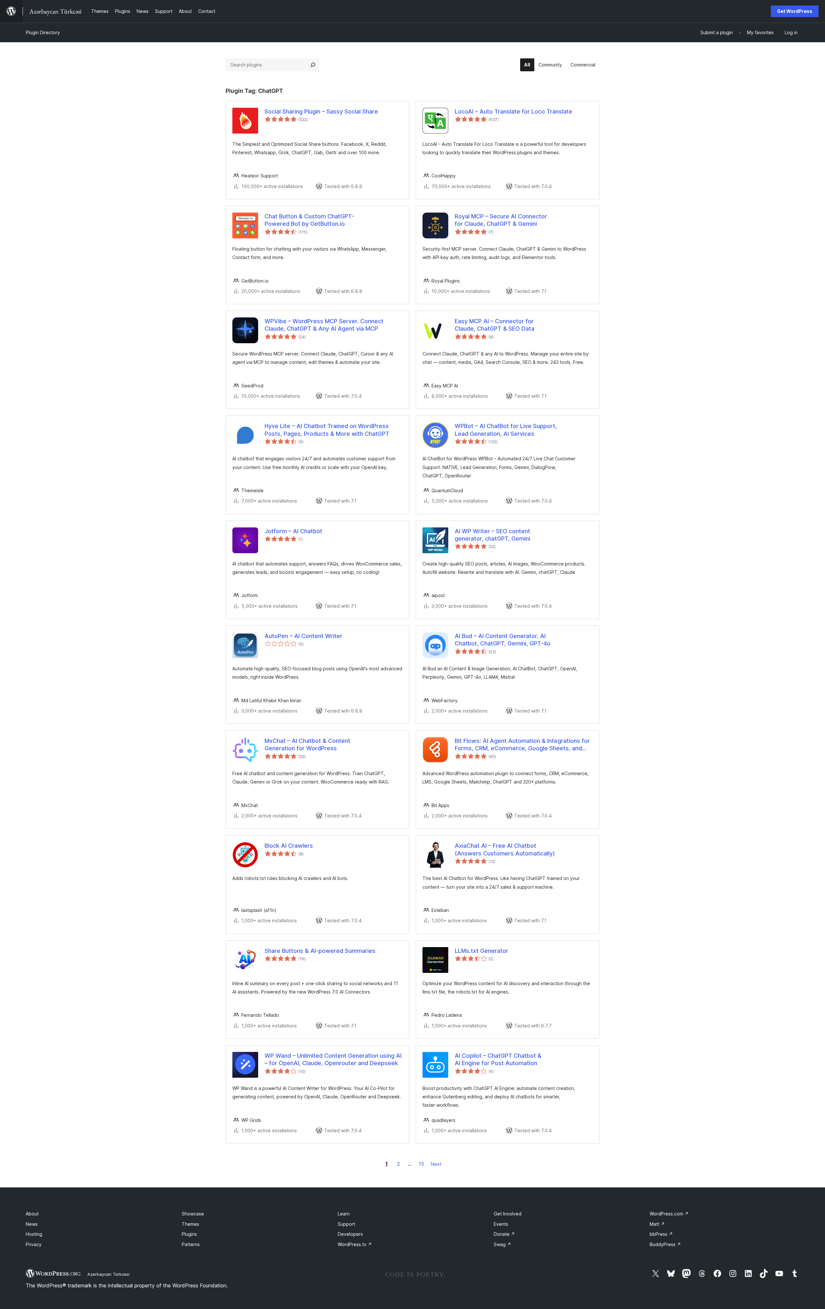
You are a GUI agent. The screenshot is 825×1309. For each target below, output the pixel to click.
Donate (504, 1234)
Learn (344, 1213)
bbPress (661, 1234)
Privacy (34, 1244)
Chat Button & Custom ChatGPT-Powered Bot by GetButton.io (309, 220)
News (32, 1224)
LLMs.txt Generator (481, 950)
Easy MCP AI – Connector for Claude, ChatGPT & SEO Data (494, 325)
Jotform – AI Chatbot (293, 531)
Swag (502, 1244)
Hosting (34, 1234)
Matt (657, 1224)
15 (421, 1164)
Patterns (191, 1244)
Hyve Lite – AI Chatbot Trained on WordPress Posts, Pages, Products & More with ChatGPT (327, 430)
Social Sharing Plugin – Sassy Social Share (321, 111)
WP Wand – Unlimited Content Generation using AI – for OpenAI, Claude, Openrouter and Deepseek (333, 1059)
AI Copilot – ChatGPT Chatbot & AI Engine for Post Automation (498, 1059)
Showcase (193, 1213)
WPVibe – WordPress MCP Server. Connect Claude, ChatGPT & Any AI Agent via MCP (324, 325)
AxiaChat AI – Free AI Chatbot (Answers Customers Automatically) (505, 849)
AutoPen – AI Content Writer (303, 636)
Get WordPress (794, 11)
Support (346, 1224)
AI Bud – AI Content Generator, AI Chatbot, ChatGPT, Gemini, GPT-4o (502, 640)
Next (436, 1164)
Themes (190, 1224)
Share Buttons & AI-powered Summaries (320, 950)
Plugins (189, 1234)
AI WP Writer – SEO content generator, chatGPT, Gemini (492, 535)
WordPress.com (669, 1213)
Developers (350, 1234)
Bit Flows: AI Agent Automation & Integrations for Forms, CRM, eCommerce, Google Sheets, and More (522, 744)
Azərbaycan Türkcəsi (108, 1274)
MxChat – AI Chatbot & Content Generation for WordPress (307, 744)
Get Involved (507, 1213)
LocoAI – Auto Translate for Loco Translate (513, 111)
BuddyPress (665, 1244)
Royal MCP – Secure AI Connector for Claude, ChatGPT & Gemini (501, 220)
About (32, 1213)
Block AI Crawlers (289, 845)
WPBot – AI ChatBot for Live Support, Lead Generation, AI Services (506, 430)
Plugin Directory (43, 32)
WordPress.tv (355, 1244)
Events (501, 1224)
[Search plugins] (312, 64)
